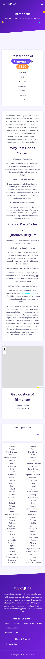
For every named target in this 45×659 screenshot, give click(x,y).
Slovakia (33, 534)
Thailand (12, 463)
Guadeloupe (12, 563)
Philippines (33, 500)
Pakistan (33, 506)
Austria (12, 477)
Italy (33, 460)
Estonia (12, 551)
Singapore (33, 529)
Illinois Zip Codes (11, 632)
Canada (12, 534)
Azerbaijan (12, 526)
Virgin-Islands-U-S (33, 548)
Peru (33, 503)
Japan (12, 512)
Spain (12, 486)
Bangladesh (12, 529)
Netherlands (12, 497)
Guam (33, 449)
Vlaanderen (18, 18)
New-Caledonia (33, 492)
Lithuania (11, 509)
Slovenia (33, 531)
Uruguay (33, 546)
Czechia (12, 480)
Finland (12, 489)
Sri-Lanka (33, 466)
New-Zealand (33, 497)
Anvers (27, 18)
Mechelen (36, 18)
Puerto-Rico (33, 514)
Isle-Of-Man (33, 452)
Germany (11, 474)
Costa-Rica (11, 543)
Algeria (12, 548)
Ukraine (33, 543)
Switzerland (12, 517)
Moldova (12, 492)
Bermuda (11, 531)
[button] (4, 349)
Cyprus (12, 546)
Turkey (33, 540)
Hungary (12, 446)
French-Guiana (12, 557)
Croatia (12, 520)
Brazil (12, 469)
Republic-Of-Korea (33, 463)
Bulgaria (12, 472)
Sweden (33, 526)
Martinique (33, 480)
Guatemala (33, 446)
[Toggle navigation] (43, 4)
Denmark (11, 483)
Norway (33, 494)
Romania (33, 560)
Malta (33, 483)
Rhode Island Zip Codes (33, 623)
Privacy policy (11, 644)
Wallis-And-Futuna (33, 551)
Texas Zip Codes (11, 628)
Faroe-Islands (11, 554)
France (12, 455)
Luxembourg (33, 469)
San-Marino (33, 537)
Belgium (8, 18)
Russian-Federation (33, 563)
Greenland (12, 560)
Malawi (33, 486)
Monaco (12, 500)
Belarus (12, 523)
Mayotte (33, 554)
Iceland (33, 457)
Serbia (33, 523)
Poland (12, 503)
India (33, 455)
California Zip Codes (11, 623)
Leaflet (41, 387)
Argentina (12, 466)
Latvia (33, 472)
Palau (33, 517)
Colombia (12, 540)
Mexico (12, 494)
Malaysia (33, 489)
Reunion (33, 520)
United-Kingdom (11, 452)
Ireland (33, 557)
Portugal (12, 506)
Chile (12, 537)
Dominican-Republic (12, 514)
